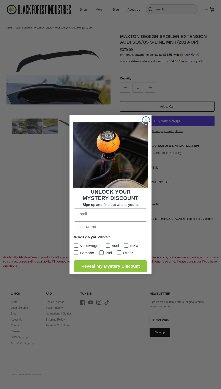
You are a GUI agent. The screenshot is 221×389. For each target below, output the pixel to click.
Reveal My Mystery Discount (110, 266)
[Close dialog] (146, 120)
